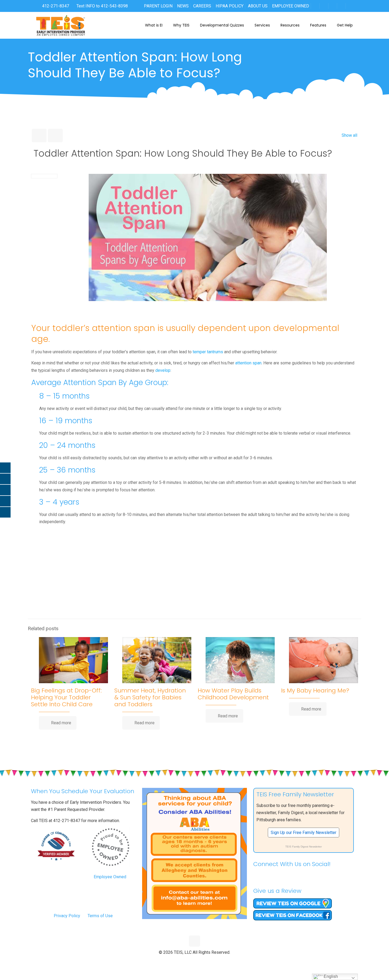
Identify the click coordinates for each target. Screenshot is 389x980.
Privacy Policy (67, 915)
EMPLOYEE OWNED (290, 5)
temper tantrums (208, 351)
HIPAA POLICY (229, 5)
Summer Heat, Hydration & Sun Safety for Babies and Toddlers (150, 697)
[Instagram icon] (206, 961)
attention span (248, 362)
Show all (349, 135)
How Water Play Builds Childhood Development (233, 693)
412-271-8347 (55, 5)
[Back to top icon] (194, 941)
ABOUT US (258, 5)
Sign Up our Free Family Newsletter (303, 832)
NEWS (183, 5)
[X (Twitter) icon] (189, 961)
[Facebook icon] (184, 961)
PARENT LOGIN (158, 5)
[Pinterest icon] (200, 961)
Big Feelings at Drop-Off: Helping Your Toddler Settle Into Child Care (66, 697)
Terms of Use (100, 915)
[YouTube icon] (195, 961)
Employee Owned (110, 876)
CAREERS (202, 5)
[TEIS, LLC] (60, 25)
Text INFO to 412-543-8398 (102, 5)
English (330, 976)
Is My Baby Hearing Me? (315, 690)
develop (162, 370)
